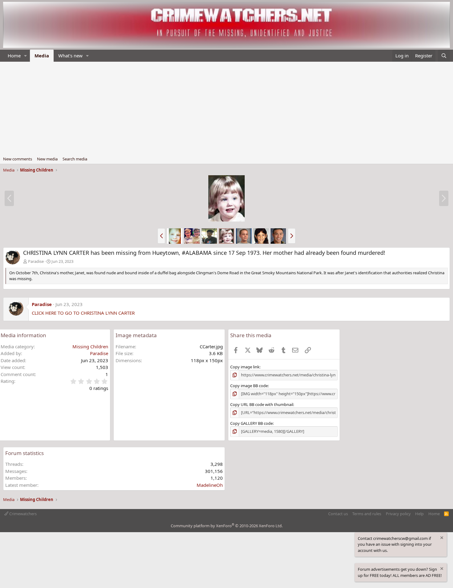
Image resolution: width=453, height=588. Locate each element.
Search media (75, 159)
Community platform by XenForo (227, 525)
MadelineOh (210, 485)
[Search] (444, 56)
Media (42, 55)
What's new (70, 55)
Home (14, 55)
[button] (25, 56)
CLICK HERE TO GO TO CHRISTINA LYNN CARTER (83, 313)
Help (419, 513)
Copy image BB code (249, 385)
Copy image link (244, 367)
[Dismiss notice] (441, 538)
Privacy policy (398, 513)
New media (47, 159)
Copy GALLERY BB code (251, 423)
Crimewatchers (22, 513)
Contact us (338, 513)
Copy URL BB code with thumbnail (261, 404)
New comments (17, 159)
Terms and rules (366, 513)
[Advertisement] (226, 108)
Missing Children (90, 346)
